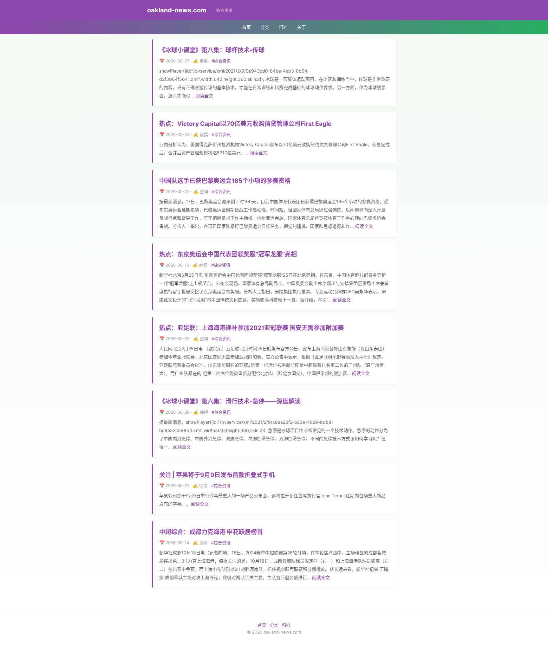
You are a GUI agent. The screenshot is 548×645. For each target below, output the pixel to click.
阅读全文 (204, 95)
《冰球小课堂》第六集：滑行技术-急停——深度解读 (230, 401)
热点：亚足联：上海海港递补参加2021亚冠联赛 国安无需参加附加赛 (251, 328)
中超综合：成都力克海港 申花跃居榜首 (211, 532)
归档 (283, 27)
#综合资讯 (221, 60)
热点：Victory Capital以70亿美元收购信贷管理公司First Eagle (245, 123)
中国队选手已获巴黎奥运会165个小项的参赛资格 (224, 180)
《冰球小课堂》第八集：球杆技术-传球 (211, 50)
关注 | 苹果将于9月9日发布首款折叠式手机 (217, 475)
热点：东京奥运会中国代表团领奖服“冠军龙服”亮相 (228, 254)
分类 (264, 27)
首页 (246, 27)
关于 (301, 27)
